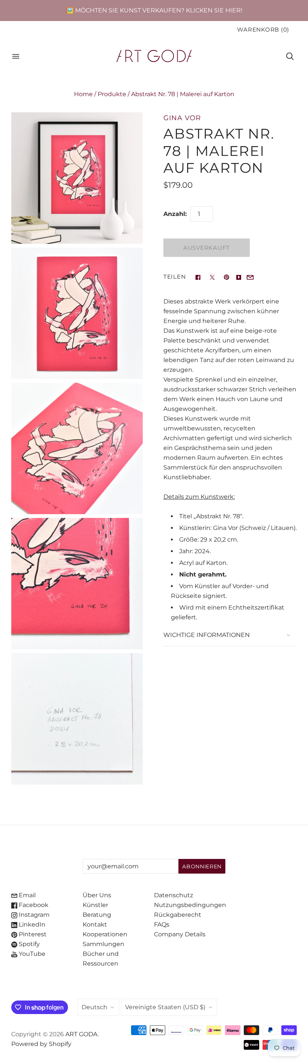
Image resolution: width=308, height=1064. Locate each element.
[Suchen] (290, 56)
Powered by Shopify (41, 1043)
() (263, 29)
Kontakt (95, 924)
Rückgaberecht (177, 914)
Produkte (112, 94)
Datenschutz (173, 895)
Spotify (28, 944)
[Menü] (15, 56)
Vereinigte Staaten (165, 1007)
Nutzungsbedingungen (190, 905)
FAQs (161, 924)
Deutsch (94, 1007)
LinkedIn (31, 924)
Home (83, 94)
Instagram (33, 914)
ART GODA (81, 1034)
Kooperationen (105, 934)
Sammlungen (103, 944)
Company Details (179, 934)
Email (26, 895)
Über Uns (97, 895)
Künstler (95, 905)
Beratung (97, 914)
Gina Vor (182, 117)
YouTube (31, 953)
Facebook (32, 905)
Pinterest (32, 934)
